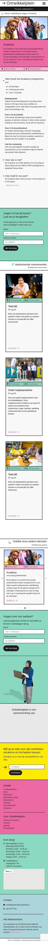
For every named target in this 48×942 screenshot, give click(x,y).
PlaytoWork (36, 940)
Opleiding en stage (19, 13)
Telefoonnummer (10, 636)
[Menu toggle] (44, 3)
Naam (5, 229)
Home (7, 13)
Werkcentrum (15, 932)
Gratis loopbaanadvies (20, 390)
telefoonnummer (9, 238)
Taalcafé (12, 306)
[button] (1, 578)
